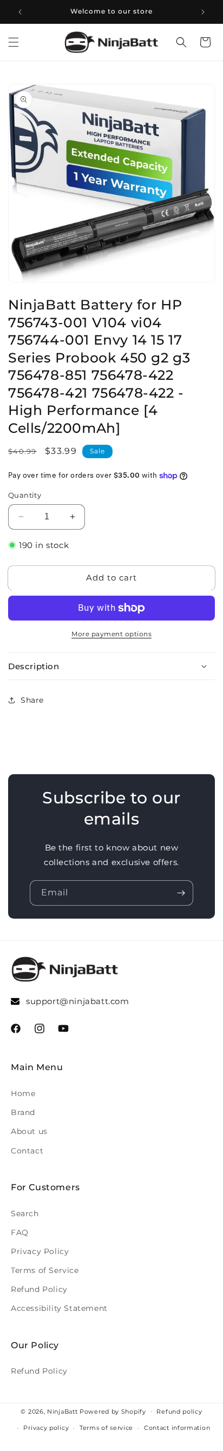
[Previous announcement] (20, 12)
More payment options (111, 634)
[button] (13, 42)
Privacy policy (46, 1428)
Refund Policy (39, 1289)
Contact (27, 1151)
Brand (23, 1112)
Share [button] (32, 700)
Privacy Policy (40, 1251)
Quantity (24, 495)
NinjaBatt (62, 1411)
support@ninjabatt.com (77, 1001)
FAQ (20, 1232)
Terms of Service (45, 1270)
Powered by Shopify (113, 1411)
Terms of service (106, 1428)
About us (29, 1131)
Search (25, 1213)
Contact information (177, 1428)
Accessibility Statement (59, 1308)
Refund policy (179, 1411)
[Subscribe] (181, 893)
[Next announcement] (203, 12)
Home (23, 1093)
